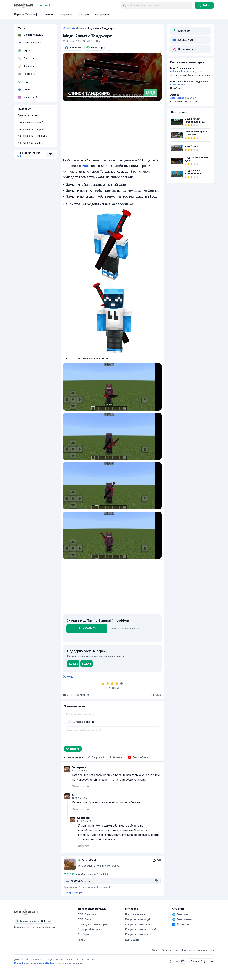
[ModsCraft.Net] (26, 911)
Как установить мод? (30, 122)
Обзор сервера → (74, 892)
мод (85, 166)
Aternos (174, 95)
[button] (171, 961)
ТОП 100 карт (86, 919)
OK (50, 154)
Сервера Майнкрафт (90, 929)
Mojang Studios (46, 963)
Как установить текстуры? (33, 136)
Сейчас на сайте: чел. (35, 921)
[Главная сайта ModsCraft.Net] (23, 5)
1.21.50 (73, 663)
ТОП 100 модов (87, 914)
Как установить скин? (30, 142)
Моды (80, 28)
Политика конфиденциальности (197, 950)
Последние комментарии (93, 924)
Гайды (81, 939)
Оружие (68, 676)
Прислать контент (28, 115)
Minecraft (19, 963)
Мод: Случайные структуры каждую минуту (190, 81)
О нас (155, 950)
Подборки (84, 934)
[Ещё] (88, 786)
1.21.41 (86, 663)
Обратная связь (170, 950)
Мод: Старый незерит (183, 68)
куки (19, 155)
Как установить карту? (31, 129)
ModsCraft (69, 28)
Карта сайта (132, 939)
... (109, 47)
